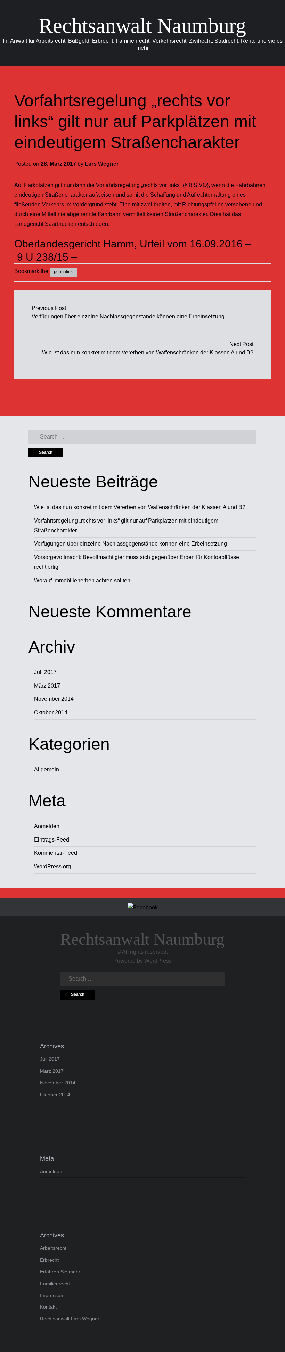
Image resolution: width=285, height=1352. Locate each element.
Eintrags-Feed (51, 840)
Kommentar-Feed (55, 853)
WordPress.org (52, 866)
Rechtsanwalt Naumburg (142, 25)
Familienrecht (55, 1283)
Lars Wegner (102, 164)
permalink (63, 271)
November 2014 (54, 699)
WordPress (158, 961)
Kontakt (48, 1307)
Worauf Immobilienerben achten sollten (82, 580)
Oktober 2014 (50, 712)
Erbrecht (49, 1260)
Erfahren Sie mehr (60, 1272)
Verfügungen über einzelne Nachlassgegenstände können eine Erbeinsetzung (128, 316)
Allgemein (46, 769)
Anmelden (46, 826)
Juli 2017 (45, 672)
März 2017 (47, 686)
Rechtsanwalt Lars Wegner (69, 1318)
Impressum (52, 1295)
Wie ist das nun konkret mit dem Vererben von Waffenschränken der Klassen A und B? (147, 352)
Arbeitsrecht (53, 1248)
